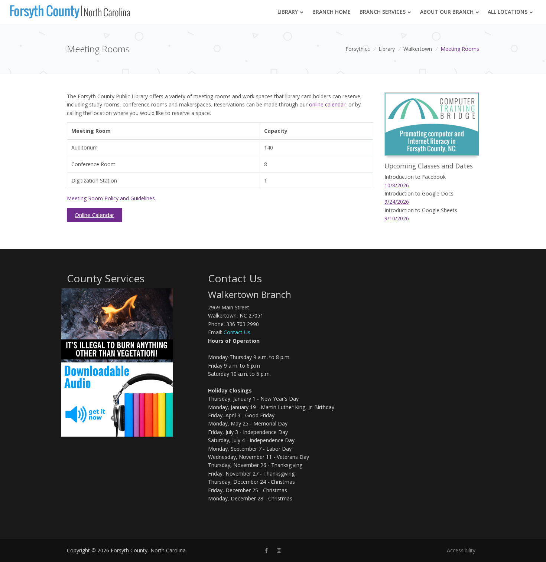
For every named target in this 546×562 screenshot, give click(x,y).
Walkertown (417, 48)
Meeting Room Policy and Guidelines (111, 198)
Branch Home (331, 11)
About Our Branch (447, 11)
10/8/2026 (396, 185)
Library (287, 11)
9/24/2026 (396, 201)
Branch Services (383, 11)
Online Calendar (94, 214)
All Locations (507, 11)
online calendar (327, 104)
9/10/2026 (396, 218)
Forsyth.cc (357, 48)
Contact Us (237, 332)
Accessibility (461, 550)
